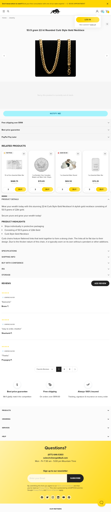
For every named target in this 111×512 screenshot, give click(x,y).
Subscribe (75, 478)
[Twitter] (47, 497)
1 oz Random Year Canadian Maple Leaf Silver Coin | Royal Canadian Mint (41, 176)
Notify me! (55, 113)
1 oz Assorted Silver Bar (95, 175)
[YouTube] (63, 497)
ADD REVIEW (100, 283)
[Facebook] (42, 497)
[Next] (107, 56)
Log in (88, 19)
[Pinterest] (69, 497)
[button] (55, 122)
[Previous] (4, 56)
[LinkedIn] (58, 497)
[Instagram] (53, 497)
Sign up (93, 25)
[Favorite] (107, 24)
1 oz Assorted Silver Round (68, 175)
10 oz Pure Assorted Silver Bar (14, 175)
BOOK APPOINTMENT (77, 4)
